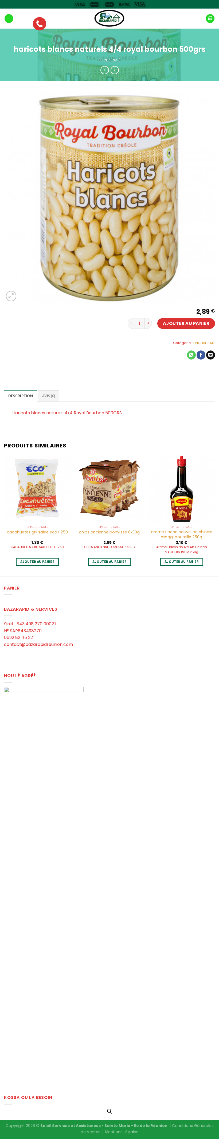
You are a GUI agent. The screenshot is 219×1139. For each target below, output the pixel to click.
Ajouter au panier (186, 323)
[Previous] (4, 515)
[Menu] (9, 18)
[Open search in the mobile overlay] (109, 1111)
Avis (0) (48, 396)
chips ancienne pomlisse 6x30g (109, 532)
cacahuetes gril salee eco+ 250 (37, 532)
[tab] (20, 395)
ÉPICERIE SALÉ (109, 60)
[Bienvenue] (109, 19)
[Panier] (210, 18)
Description (20, 396)
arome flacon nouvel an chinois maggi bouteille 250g (181, 534)
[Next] (215, 515)
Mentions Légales (121, 1131)
